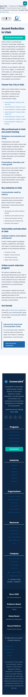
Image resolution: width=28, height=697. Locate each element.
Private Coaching (14, 441)
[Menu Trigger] (25, 3)
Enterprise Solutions (14, 512)
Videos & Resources (14, 540)
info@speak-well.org (14, 576)
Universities (14, 503)
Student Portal (14, 530)
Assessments (14, 449)
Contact (9, 655)
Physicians (14, 465)
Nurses (14, 468)
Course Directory (14, 527)
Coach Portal (14, 534)
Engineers (14, 471)
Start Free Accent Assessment (11, 344)
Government (14, 506)
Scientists (14, 475)
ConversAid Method (14, 537)
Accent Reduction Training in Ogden (15, 109)
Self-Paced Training (14, 435)
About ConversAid (14, 558)
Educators (14, 481)
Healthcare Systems (14, 499)
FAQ (14, 543)
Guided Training (14, 432)
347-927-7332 (4, 12)
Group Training (14, 445)
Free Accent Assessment (18, 310)
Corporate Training (14, 496)
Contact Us (14, 568)
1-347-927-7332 (14, 572)
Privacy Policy (9, 646)
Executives (14, 478)
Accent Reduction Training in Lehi (14, 116)
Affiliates (9, 652)
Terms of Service (9, 649)
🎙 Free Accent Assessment (14, 37)
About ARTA (14, 561)
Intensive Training (14, 438)
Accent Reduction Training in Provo (15, 107)
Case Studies (14, 565)
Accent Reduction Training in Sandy (15, 119)
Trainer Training (14, 509)
